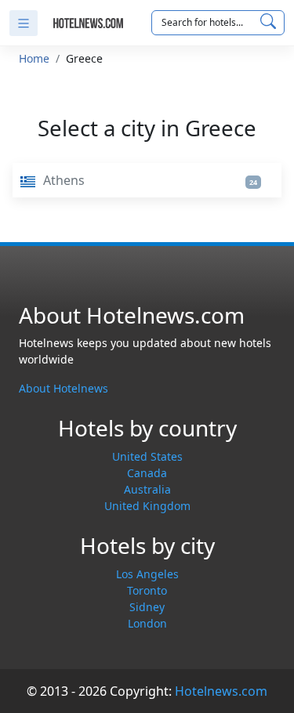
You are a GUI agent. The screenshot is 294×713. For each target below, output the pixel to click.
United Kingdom (147, 505)
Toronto (147, 590)
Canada (147, 472)
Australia (147, 489)
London (147, 623)
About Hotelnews (63, 388)
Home (34, 58)
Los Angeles (147, 573)
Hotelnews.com (221, 691)
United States (147, 456)
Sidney (147, 606)
